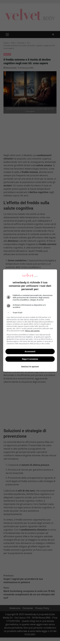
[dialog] (30, 320)
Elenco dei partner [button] (32, 331)
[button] (30, 313)
